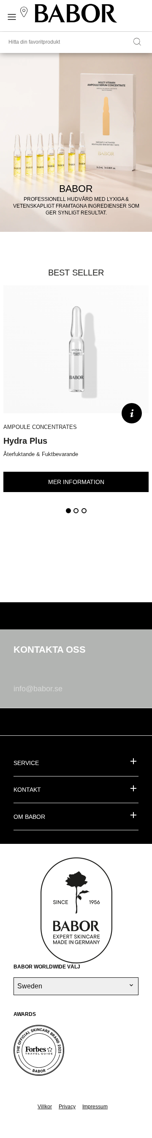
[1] (68, 510)
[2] (76, 510)
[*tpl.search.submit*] (137, 42)
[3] (84, 510)
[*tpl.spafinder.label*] (25, 12)
